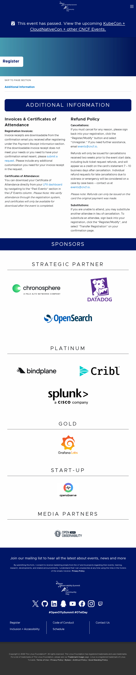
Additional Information (20, 87)
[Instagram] (91, 603)
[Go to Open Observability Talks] (68, 535)
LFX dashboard (52, 184)
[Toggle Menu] (132, 6)
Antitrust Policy (80, 660)
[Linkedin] (54, 603)
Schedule (58, 629)
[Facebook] (82, 603)
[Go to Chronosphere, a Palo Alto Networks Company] (36, 291)
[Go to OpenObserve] (68, 492)
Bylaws (68, 660)
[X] (35, 603)
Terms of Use (42, 660)
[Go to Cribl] (99, 373)
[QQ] (63, 603)
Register (15, 622)
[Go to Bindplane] (36, 373)
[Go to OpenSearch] (68, 321)
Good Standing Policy (98, 660)
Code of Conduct (63, 622)
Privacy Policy (78, 571)
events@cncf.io (87, 146)
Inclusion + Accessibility (25, 629)
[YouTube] (72, 603)
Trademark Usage (76, 657)
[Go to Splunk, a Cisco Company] (68, 398)
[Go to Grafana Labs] (68, 447)
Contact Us (103, 622)
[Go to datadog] (99, 291)
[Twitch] (100, 603)
